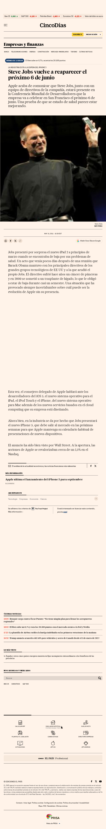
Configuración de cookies (53, 803)
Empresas (23, 499)
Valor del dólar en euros (94, 16)
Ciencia (43, 499)
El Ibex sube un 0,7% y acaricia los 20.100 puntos (45, 60)
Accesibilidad (84, 803)
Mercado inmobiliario (60, 52)
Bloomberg (9, 483)
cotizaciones (20, 747)
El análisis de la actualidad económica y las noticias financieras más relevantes (44, 466)
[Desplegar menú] (6, 25)
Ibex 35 (7, 16)
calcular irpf (20, 726)
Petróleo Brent (45, 16)
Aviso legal (27, 803)
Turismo (74, 52)
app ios (53, 747)
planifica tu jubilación (20, 736)
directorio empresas (85, 736)
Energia (33, 52)
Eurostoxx (16, 684)
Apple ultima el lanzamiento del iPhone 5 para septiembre (44, 479)
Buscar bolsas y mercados (17, 671)
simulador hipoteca (53, 726)
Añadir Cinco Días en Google (90, 241)
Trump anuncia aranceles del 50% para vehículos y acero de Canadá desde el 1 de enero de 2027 (55, 638)
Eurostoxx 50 (68, 16)
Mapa (41, 806)
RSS (44, 806)
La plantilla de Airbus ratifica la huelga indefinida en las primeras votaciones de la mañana (52, 632)
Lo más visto (10, 650)
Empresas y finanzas (24, 44)
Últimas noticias (85, 52)
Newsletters (51, 806)
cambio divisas (53, 736)
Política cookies (37, 803)
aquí (65, 512)
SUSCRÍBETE (77, 34)
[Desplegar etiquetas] (96, 499)
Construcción (43, 52)
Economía (34, 499)
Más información (15, 512)
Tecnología (12, 499)
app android (86, 747)
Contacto (19, 803)
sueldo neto (86, 726)
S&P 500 (24, 16)
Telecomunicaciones (19, 52)
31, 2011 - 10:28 (53, 234)
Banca (6, 52)
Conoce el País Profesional (53, 758)
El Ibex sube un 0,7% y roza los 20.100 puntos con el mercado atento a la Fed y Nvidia (50, 627)
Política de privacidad (71, 803)
